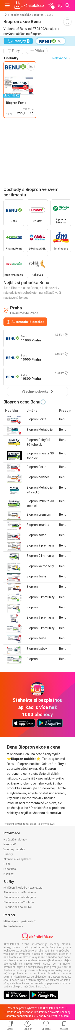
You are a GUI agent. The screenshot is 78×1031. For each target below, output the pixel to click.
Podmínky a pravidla (47, 1012)
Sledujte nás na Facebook (19, 892)
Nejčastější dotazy (15, 839)
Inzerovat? (9, 844)
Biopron (39, 14)
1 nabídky (10, 58)
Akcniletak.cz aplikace (17, 859)
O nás (7, 864)
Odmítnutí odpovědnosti (19, 1012)
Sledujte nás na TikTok (17, 907)
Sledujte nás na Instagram (19, 897)
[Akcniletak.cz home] (29, 5)
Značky (8, 854)
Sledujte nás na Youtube (18, 902)
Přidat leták (10, 869)
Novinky (8, 873)
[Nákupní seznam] (59, 5)
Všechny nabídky (20, 14)
